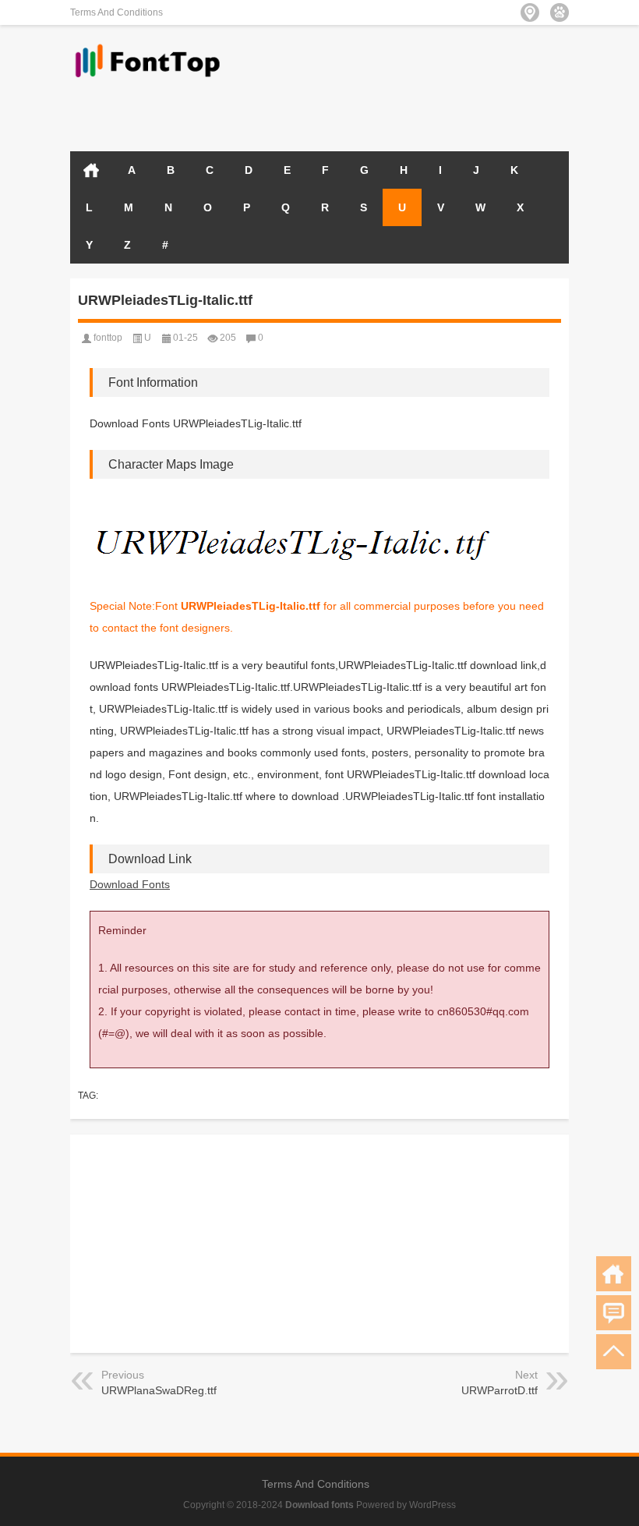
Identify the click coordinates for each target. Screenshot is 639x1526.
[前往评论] (613, 1312)
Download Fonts (130, 884)
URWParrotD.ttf (499, 1390)
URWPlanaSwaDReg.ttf (159, 1390)
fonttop (108, 337)
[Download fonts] (148, 45)
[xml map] (559, 12)
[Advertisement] (386, 110)
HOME (91, 170)
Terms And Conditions (116, 12)
